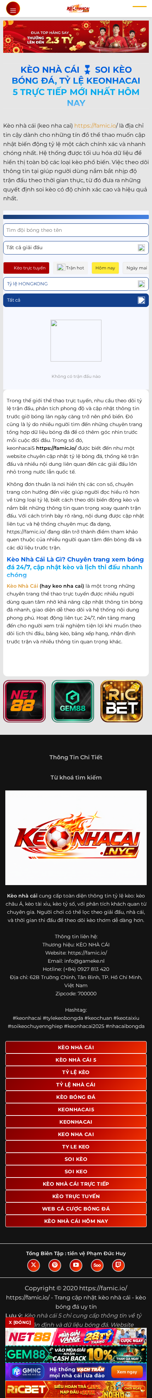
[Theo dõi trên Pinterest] (54, 1265)
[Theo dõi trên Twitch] (118, 1265)
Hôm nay (105, 267)
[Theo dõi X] (33, 1265)
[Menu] (13, 8)
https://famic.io (95, 125)
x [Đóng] (20, 1322)
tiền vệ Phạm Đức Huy (97, 1253)
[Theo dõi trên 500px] (97, 1265)
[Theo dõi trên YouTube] (76, 1265)
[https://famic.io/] (78, 8)
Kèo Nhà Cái (22, 586)
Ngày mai (137, 267)
